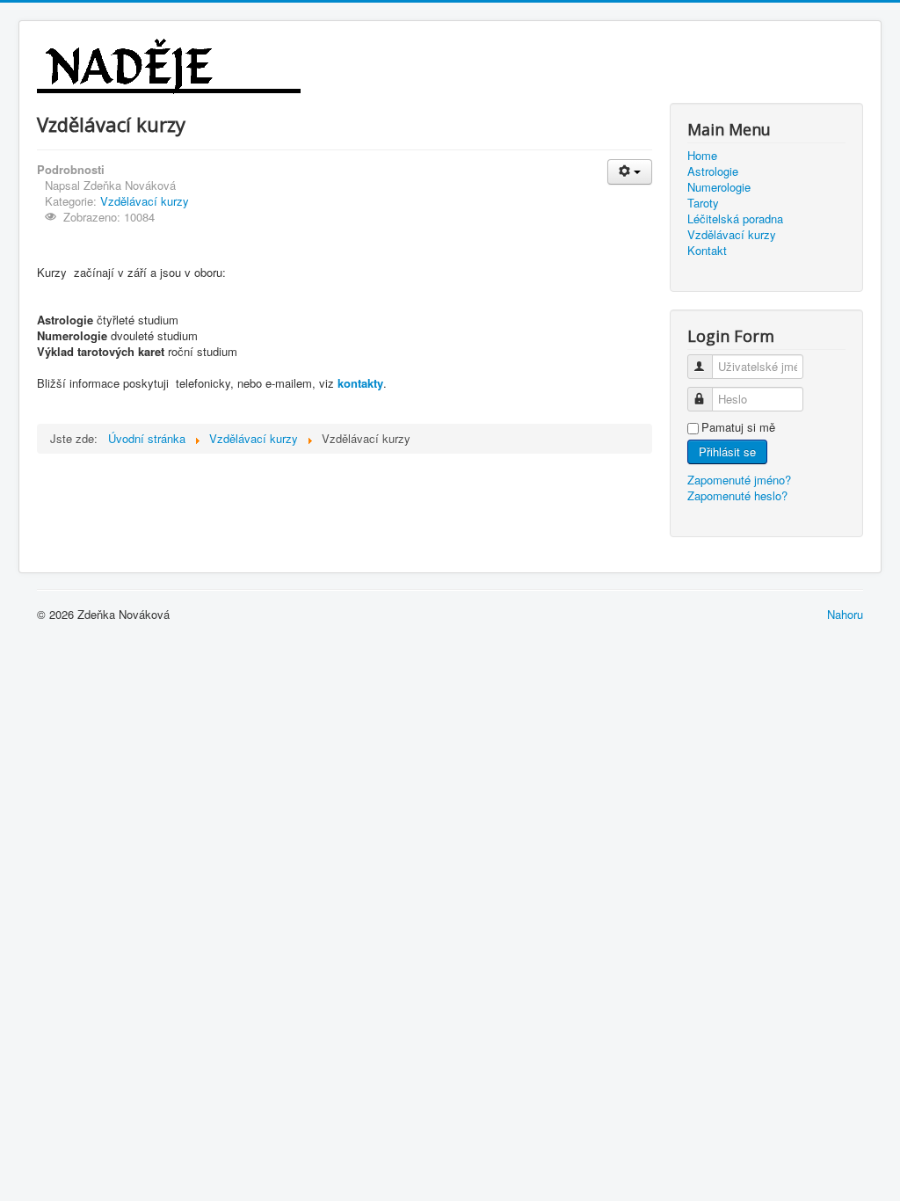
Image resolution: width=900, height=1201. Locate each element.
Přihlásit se (727, 451)
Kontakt (707, 250)
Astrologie (712, 171)
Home (702, 156)
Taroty (703, 203)
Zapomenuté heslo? (737, 495)
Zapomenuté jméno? (739, 479)
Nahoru (845, 614)
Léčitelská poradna (735, 219)
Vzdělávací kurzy (144, 201)
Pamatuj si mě (738, 427)
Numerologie (719, 187)
